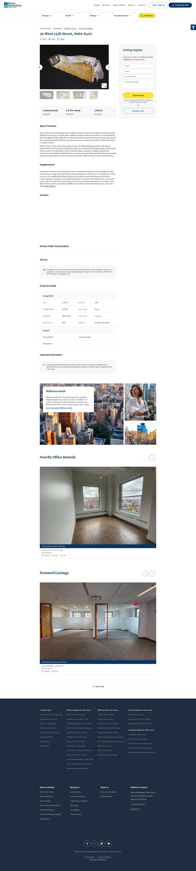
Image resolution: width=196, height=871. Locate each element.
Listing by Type (45, 710)
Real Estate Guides (47, 792)
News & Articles (119, 5)
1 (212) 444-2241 (138, 804)
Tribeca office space (105, 750)
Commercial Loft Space (48, 719)
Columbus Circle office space (78, 719)
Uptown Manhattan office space (140, 710)
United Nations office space (77, 768)
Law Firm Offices (46, 737)
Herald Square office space (108, 732)
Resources (106, 5)
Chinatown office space (137, 734)
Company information (108, 792)
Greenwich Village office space (109, 728)
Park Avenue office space (76, 746)
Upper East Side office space (139, 719)
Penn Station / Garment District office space (84, 750)
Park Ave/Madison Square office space (112, 741)
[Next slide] (108, 67)
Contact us (142, 5)
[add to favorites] (153, 469)
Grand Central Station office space (80, 728)
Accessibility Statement (98, 859)
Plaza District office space (77, 755)
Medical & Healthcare (48, 728)
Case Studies (44, 819)
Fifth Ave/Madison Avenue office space (82, 724)
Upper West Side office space (140, 724)
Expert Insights (45, 801)
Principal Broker (106, 796)
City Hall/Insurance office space (141, 743)
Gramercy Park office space (108, 724)
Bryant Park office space (76, 715)
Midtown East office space (77, 737)
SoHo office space (105, 746)
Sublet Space (45, 746)
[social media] (87, 844)
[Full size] (104, 85)
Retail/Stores (45, 741)
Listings (96, 5)
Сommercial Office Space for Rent (53, 715)
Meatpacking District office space (110, 737)
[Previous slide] (39, 67)
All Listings (74, 805)
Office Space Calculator (79, 801)
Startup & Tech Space (48, 724)
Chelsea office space (105, 715)
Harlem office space (136, 715)
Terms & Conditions (104, 857)
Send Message (138, 95)
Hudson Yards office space (77, 732)
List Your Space (75, 792)
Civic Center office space (138, 739)
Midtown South (70, 28)
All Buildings (74, 810)
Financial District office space (140, 748)
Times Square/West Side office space (81, 764)
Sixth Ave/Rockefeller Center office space (82, 759)
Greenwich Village (86, 28)
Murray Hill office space (76, 741)
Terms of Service (139, 102)
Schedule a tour (138, 111)
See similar (46, 114)
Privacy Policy (90, 857)
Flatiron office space (105, 719)
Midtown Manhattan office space (79, 710)
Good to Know (75, 814)
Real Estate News (46, 796)
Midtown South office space (108, 710)
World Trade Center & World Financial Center (146, 752)
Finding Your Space (47, 810)
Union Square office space (108, 755)
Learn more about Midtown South (59, 408)
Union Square (50, 186)
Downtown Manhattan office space (141, 730)
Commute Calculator (78, 796)
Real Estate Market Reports (50, 805)
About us (131, 5)
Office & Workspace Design (50, 814)
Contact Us (135, 809)
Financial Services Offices (49, 732)
